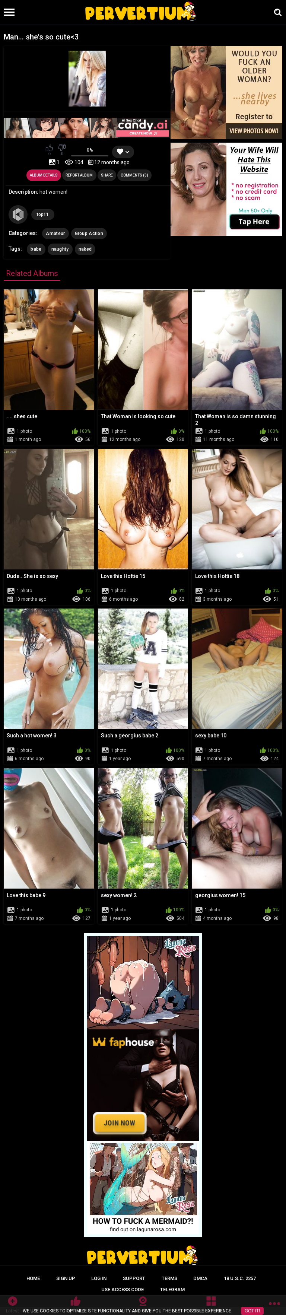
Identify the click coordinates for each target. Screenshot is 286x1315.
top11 (43, 214)
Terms (169, 1278)
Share (107, 175)
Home (33, 1278)
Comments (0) (134, 175)
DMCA (200, 1278)
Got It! (252, 1311)
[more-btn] (274, 1305)
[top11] (18, 214)
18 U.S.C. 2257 (240, 1278)
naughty (60, 249)
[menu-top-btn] (7, 12)
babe (36, 249)
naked (85, 249)
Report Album (79, 175)
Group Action (89, 233)
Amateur (55, 233)
